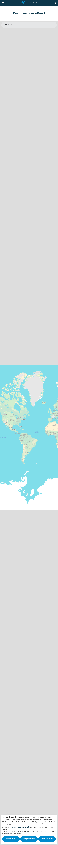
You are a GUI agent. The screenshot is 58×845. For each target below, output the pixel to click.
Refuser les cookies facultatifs (29, 839)
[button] (55, 3)
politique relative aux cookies (20, 827)
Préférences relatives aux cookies (47, 839)
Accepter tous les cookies (11, 839)
